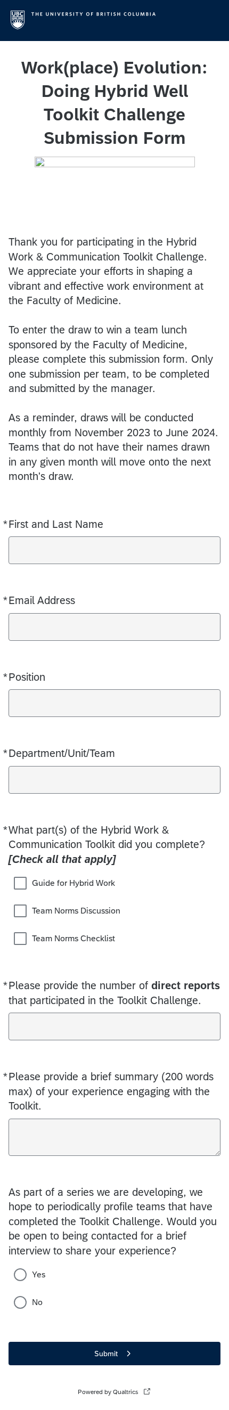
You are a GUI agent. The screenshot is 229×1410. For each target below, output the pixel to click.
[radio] (20, 1274)
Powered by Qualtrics (108, 1392)
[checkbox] (20, 883)
